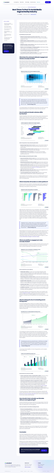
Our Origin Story (16, 2)
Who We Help (27, 2)
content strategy (44, 385)
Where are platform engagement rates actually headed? (8, 32)
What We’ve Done (33, 2)
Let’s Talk (48, 2)
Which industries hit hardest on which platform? (8, 29)
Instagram (21, 471)
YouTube (31, 471)
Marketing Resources (24, 7)
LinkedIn (28, 471)
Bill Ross (21, 14)
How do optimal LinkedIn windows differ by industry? (8, 27)
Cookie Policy (44, 471)
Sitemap (48, 471)
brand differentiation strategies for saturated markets (30, 236)
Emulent (19, 7)
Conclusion (5, 40)
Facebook (25, 471)
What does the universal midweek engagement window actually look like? (8, 24)
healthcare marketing (35, 167)
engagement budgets (26, 292)
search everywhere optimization (30, 393)
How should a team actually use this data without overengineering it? (8, 38)
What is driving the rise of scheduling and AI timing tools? (7, 35)
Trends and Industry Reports (32, 7)
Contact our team (24, 443)
